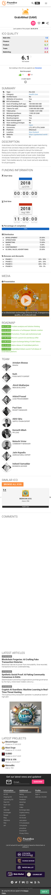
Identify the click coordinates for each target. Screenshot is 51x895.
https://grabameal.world (38, 134)
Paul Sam (17, 407)
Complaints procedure (23, 826)
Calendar (6, 810)
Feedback (22, 799)
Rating (21, 794)
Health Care (33, 94)
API (5, 825)
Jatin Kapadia (19, 452)
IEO (5, 807)
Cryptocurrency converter (24, 813)
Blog (5, 818)
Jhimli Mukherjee (20, 385)
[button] (46, 3)
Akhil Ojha (17, 419)
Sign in (37, 794)
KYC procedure (24, 823)
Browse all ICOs (13, 484)
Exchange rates (24, 810)
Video (21, 807)
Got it (44, 892)
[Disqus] (25, 550)
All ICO (6, 794)
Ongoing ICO (8, 797)
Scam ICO (7, 805)
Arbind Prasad (19, 396)
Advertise (22, 802)
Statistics (7, 820)
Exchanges (7, 812)
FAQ (5, 823)
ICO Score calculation (23, 818)
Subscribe (38, 782)
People (6, 815)
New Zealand (34, 132)
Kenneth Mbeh (19, 430)
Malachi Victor (19, 441)
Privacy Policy (24, 833)
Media (21, 805)
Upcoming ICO (8, 799)
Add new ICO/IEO (41, 797)
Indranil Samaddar (21, 463)
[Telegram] (30, 137)
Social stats (23, 797)
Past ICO (6, 802)
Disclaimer (38, 68)
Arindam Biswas (20, 363)
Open (31, 125)
